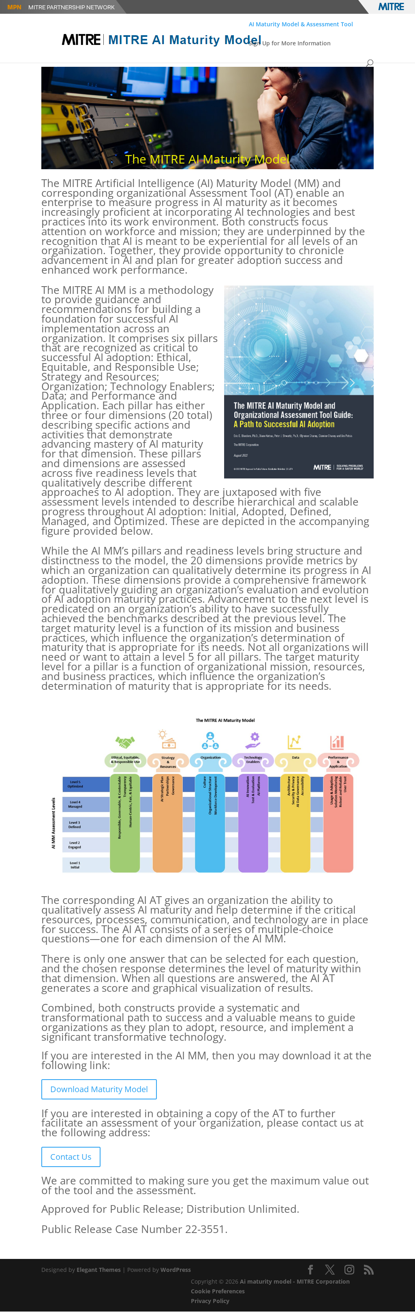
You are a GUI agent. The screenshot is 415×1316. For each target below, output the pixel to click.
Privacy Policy (210, 1301)
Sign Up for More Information (290, 43)
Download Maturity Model (99, 1089)
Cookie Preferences (218, 1291)
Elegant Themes (99, 1269)
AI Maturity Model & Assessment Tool (301, 24)
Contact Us (71, 1156)
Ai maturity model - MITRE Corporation (295, 1281)
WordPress (175, 1269)
